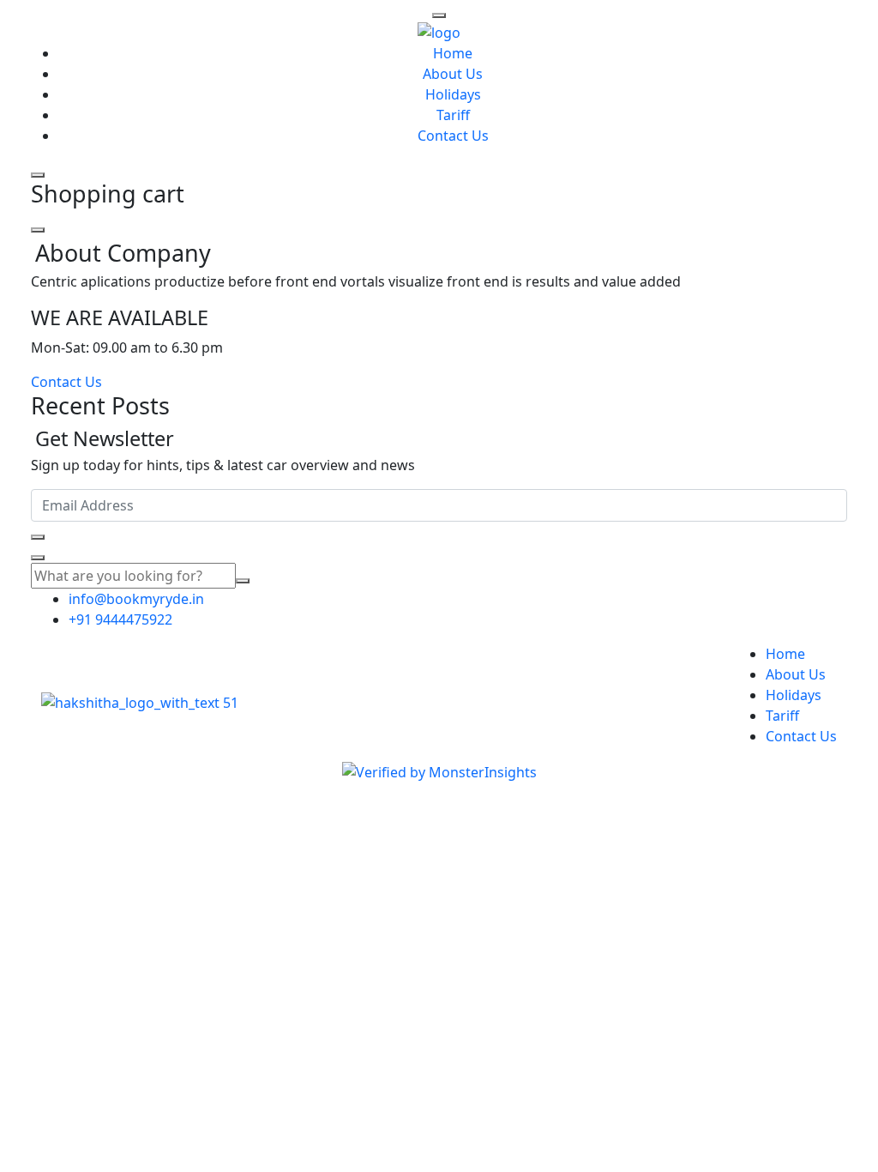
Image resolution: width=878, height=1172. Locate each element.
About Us (453, 73)
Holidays (453, 94)
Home (452, 53)
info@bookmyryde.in (136, 598)
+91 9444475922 (120, 619)
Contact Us (453, 135)
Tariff (453, 115)
